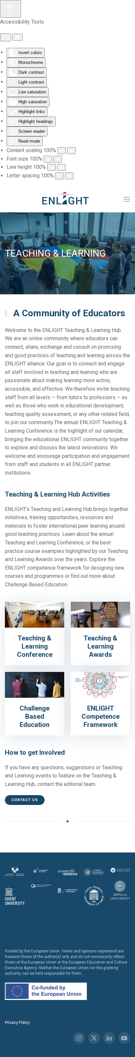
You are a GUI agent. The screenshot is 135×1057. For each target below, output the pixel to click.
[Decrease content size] (61, 150)
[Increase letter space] (69, 175)
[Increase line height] (61, 167)
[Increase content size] (71, 150)
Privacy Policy (17, 1022)
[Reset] (5, 37)
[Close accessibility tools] (17, 37)
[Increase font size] (57, 159)
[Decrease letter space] (59, 175)
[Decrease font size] (48, 159)
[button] (127, 199)
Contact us (24, 800)
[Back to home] (67, 199)
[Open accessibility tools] (10, 9)
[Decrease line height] (51, 167)
